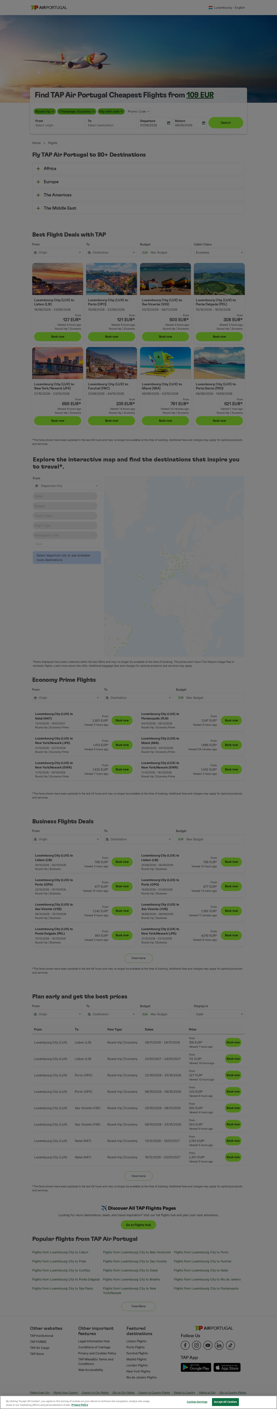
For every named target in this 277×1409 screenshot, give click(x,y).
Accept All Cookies (225, 1402)
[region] (138, 1402)
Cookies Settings (197, 1402)
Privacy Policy (79, 1405)
